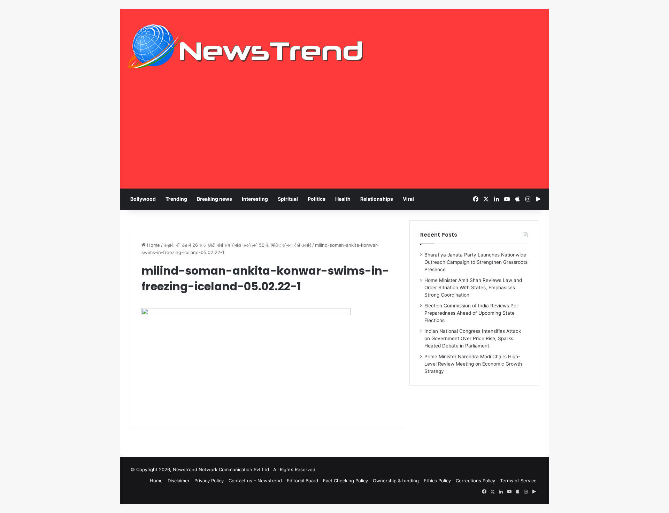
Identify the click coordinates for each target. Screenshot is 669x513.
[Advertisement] (334, 136)
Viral (408, 199)
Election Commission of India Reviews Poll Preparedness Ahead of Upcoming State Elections (471, 313)
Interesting (255, 199)
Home (153, 245)
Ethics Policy (437, 480)
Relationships (376, 199)
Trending (176, 199)
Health (343, 199)
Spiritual (288, 199)
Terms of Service (518, 480)
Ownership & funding (396, 480)
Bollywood (143, 199)
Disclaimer (179, 480)
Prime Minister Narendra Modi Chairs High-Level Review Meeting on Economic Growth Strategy (473, 364)
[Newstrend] (245, 46)
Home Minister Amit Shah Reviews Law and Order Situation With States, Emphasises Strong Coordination (473, 287)
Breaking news (214, 199)
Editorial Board (302, 480)
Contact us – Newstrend (255, 480)
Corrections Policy (475, 480)
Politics (316, 199)
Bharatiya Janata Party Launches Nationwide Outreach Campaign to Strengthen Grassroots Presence (476, 262)
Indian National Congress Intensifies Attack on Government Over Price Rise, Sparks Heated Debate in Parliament (472, 338)
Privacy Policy (209, 480)
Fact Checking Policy (345, 480)
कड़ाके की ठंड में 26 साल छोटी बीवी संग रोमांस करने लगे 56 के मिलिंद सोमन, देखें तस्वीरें (237, 245)
